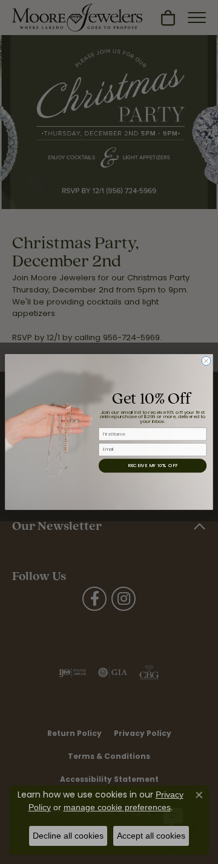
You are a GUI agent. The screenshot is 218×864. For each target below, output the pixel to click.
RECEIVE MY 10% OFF (152, 465)
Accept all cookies (151, 835)
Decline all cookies (68, 835)
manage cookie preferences (117, 807)
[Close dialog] (206, 361)
